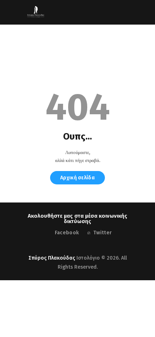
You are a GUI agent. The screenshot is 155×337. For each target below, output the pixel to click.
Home (56, 53)
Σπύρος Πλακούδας (51, 258)
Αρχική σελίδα (77, 178)
